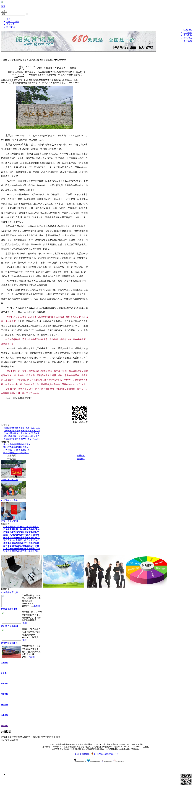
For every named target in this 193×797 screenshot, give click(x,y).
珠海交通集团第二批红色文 (16, 453)
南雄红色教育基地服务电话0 (16, 444)
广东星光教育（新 (9, 592)
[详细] (37, 606)
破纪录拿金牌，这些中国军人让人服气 (22, 436)
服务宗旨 (4, 694)
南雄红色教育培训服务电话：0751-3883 (22, 428)
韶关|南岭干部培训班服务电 (16, 450)
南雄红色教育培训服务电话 (16, 447)
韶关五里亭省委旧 (9, 521)
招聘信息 (4, 705)
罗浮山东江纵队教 (9, 479)
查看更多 (81, 455)
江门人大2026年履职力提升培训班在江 (21, 540)
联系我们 (4, 684)
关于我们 (4, 663)
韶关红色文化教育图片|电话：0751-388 (22, 439)
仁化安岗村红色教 (9, 500)
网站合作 (4, 726)
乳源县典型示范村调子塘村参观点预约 (21, 551)
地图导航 (4, 715)
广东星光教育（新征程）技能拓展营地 (21, 526)
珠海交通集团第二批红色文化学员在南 (22, 433)
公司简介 (4, 673)
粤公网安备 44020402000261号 (106, 754)
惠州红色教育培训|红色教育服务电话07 (22, 431)
